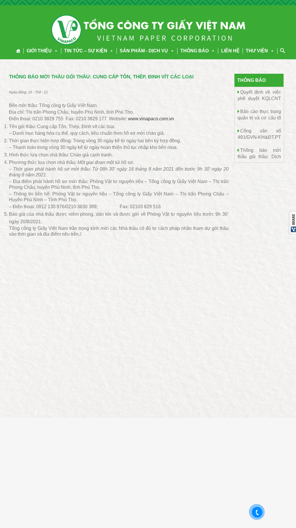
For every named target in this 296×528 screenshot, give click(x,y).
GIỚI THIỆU (39, 50)
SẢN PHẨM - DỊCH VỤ (144, 50)
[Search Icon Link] (283, 50)
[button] (55, 50)
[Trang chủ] (18, 51)
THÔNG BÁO (194, 50)
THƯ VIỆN (257, 50)
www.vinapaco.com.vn (151, 118)
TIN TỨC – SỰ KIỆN (85, 50)
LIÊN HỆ (230, 50)
